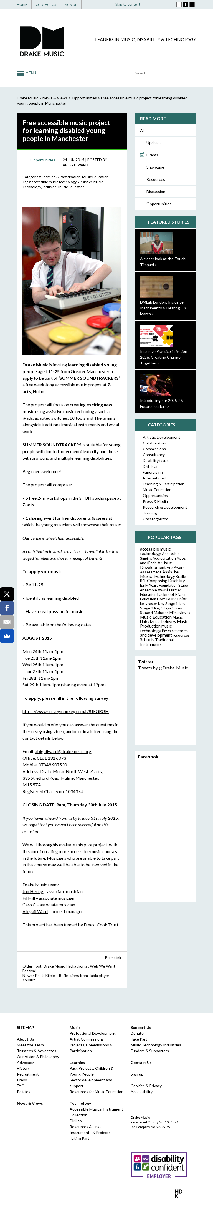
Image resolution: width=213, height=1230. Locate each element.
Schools (147, 639)
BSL (143, 581)
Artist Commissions (87, 1039)
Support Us (141, 1027)
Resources (155, 179)
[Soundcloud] (184, 49)
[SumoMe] (7, 636)
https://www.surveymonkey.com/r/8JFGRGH (65, 711)
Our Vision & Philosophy (38, 1056)
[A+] (152, 4)
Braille (181, 576)
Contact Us (46, 4)
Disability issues (157, 460)
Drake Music (42, 41)
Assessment (150, 571)
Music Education (95, 177)
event (163, 589)
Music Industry (163, 621)
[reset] (165, 4)
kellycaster (148, 603)
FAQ (21, 1085)
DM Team (151, 466)
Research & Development (165, 507)
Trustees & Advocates (36, 1050)
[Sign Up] (192, 49)
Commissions (154, 448)
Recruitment (28, 1074)
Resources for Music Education (96, 1091)
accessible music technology (54, 182)
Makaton (161, 612)
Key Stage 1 (168, 603)
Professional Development (93, 1033)
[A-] (159, 4)
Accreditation (164, 558)
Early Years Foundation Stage (164, 585)
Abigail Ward (75, 165)
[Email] (7, 622)
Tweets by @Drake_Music (163, 667)
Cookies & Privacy (146, 1085)
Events (152, 154)
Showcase (155, 167)
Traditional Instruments (157, 642)
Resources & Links (86, 1126)
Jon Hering (32, 891)
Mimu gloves (179, 612)
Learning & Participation (61, 177)
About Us (25, 1039)
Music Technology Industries (156, 1044)
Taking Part (79, 1138)
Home (22, 4)
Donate (137, 1033)
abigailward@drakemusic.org (63, 751)
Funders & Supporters (150, 1050)
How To (163, 599)
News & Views (55, 98)
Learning (77, 1062)
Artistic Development (161, 437)
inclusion (50, 187)
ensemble (148, 590)
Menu (31, 73)
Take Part (139, 1039)
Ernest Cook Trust (101, 924)
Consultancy (154, 454)
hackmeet (165, 594)
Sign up (137, 1074)
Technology (80, 1103)
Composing (157, 580)
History (23, 1068)
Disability (176, 580)
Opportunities (158, 203)
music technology (156, 628)
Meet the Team (30, 1044)
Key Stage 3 (164, 608)
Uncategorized (155, 518)
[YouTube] (175, 49)
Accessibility (142, 1091)
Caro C (29, 904)
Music (75, 1027)
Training (150, 513)
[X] (7, 594)
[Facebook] (159, 49)
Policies (23, 1091)
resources (181, 635)
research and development (164, 633)
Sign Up (71, 4)
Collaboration (154, 443)
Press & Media (155, 501)
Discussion (155, 191)
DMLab (76, 1120)
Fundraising (153, 472)
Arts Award (176, 567)
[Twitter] (167, 49)
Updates (153, 142)
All (142, 130)
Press (166, 631)
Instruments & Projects (90, 1132)
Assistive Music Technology (159, 574)
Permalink (113, 957)
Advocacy (25, 1062)
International (154, 478)
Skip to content (127, 4)
